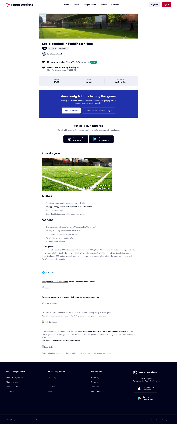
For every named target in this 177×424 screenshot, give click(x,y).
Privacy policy (166, 420)
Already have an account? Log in (98, 110)
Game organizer (97, 377)
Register (154, 5)
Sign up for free (71, 110)
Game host (95, 382)
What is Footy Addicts (14, 377)
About (76, 5)
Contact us (10, 391)
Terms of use (155, 420)
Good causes (96, 387)
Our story (52, 377)
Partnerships (96, 391)
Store (50, 391)
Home (66, 5)
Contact (115, 5)
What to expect (12, 382)
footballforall (56, 54)
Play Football (90, 5)
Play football (53, 387)
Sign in (166, 5)
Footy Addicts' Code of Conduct (55, 282)
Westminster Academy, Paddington (63, 67)
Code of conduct (12, 387)
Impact (103, 5)
